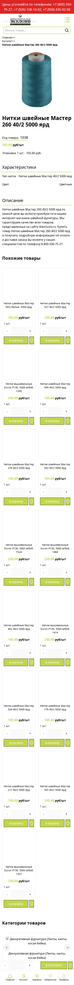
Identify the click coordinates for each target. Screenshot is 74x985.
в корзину (54, 965)
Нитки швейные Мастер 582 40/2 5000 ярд (55, 466)
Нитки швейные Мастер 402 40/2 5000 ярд (19, 627)
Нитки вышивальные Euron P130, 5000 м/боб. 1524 (19, 548)
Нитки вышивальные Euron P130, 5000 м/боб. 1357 (19, 870)
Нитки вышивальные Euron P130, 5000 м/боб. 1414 (55, 629)
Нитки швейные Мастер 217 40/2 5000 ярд (19, 788)
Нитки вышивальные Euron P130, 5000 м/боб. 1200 (19, 387)
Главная (10, 979)
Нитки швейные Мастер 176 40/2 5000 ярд (55, 707)
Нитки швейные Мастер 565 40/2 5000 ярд (55, 788)
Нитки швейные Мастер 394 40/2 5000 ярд (55, 385)
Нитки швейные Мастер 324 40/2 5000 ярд (19, 707)
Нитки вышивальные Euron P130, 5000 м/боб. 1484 (55, 548)
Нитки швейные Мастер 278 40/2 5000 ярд (19, 466)
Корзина (37, 979)
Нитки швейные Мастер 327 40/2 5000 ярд (55, 305)
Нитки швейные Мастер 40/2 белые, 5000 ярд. (19, 305)
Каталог (23, 979)
